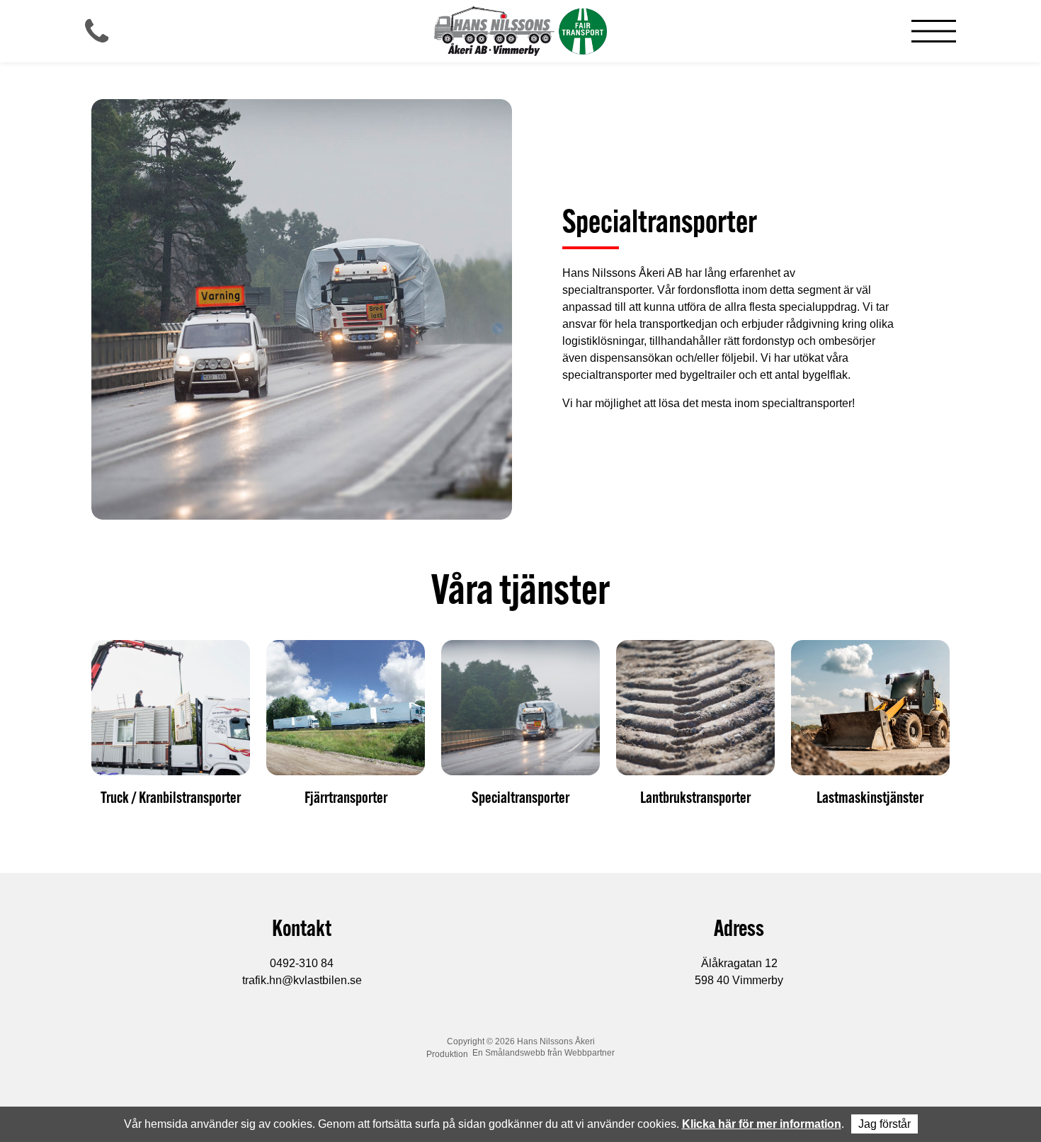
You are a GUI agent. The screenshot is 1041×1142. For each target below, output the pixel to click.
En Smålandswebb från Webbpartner (543, 1053)
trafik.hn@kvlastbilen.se (302, 980)
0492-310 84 (302, 963)
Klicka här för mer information (761, 1124)
